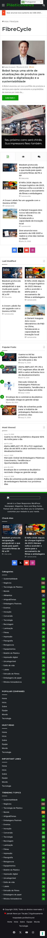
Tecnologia (8, 620)
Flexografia (8, 641)
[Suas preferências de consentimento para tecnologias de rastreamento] (42, 933)
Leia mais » (10, 98)
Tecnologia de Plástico (13, 587)
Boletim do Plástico (12, 653)
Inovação (7, 612)
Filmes (6, 632)
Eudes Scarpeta (10, 67)
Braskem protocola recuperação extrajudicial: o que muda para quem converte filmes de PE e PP (31, 170)
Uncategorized (10, 661)
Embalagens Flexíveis (12, 604)
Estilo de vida (9, 665)
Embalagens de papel (12, 678)
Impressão (8, 637)
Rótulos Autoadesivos (13, 682)
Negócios (7, 583)
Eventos (7, 608)
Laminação (8, 628)
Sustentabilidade (10, 579)
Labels (6, 670)
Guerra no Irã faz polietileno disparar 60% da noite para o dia (30, 357)
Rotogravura (9, 645)
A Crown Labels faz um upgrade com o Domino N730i (11, 308)
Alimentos (8, 595)
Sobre (4, 706)
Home (4, 698)
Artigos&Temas (10, 599)
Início (6, 21)
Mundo (6, 591)
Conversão (8, 616)
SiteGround (29, 918)
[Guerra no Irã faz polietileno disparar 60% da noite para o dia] (9, 357)
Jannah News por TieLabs (17, 913)
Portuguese (30, 2)
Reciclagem (8, 624)
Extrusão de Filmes (11, 674)
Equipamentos (9, 649)
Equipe (5, 710)
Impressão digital (11, 657)
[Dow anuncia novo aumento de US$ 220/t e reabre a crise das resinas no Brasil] (10, 233)
